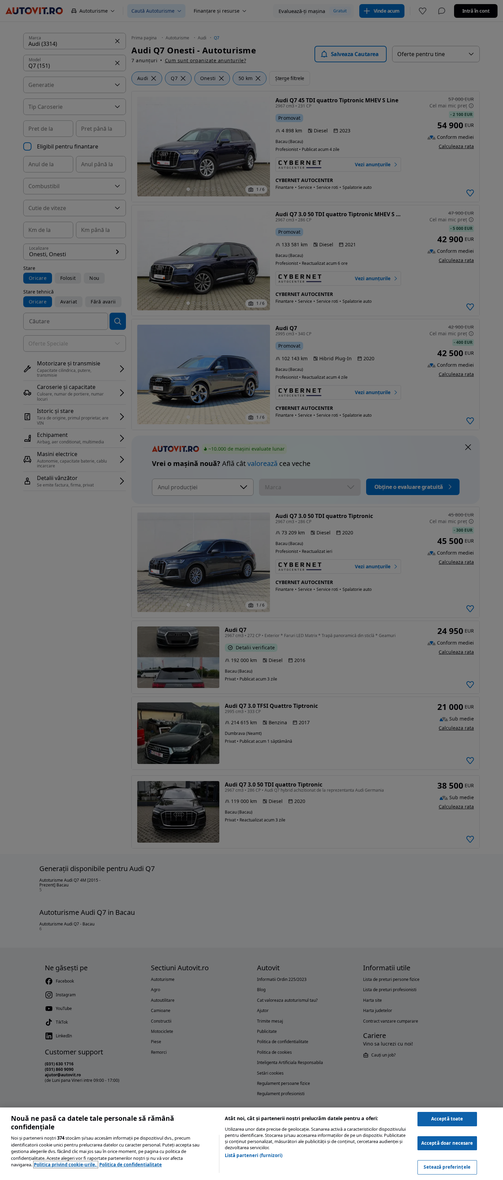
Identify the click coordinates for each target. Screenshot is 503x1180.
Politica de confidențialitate (130, 1165)
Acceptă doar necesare (447, 1143)
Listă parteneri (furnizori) (254, 1155)
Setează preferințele (447, 1167)
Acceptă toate (447, 1119)
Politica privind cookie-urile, (66, 1165)
